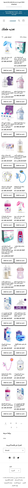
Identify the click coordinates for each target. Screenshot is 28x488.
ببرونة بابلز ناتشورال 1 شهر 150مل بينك (6, 217)
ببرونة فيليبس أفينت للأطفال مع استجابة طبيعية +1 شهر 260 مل (20, 157)
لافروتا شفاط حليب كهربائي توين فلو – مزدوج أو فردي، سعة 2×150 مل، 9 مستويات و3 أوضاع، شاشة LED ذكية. (20, 60)
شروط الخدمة (17, 482)
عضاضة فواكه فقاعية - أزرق (19, 246)
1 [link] (5, 423)
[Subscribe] (23, 450)
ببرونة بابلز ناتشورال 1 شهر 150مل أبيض (19, 374)
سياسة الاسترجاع (19, 480)
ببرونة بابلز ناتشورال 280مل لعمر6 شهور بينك (7, 404)
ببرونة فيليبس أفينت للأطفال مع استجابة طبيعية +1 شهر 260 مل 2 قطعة (7, 283)
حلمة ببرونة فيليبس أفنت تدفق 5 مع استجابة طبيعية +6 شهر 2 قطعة (20, 314)
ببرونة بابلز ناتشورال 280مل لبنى (6, 344)
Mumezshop (10, 477)
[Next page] (16, 427)
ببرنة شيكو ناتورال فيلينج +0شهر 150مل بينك (19, 92)
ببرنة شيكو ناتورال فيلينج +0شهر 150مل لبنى (19, 123)
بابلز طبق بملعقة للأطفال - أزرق (20, 344)
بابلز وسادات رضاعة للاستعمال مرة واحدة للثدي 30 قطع (7, 157)
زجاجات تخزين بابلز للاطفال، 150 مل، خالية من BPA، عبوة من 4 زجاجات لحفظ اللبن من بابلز (7, 125)
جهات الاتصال (15, 485)
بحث (4, 438)
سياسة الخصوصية (8, 482)
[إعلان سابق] (3, 13)
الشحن (24, 482)
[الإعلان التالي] (25, 13)
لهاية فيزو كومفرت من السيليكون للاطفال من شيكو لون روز (19, 405)
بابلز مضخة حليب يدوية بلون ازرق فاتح (6, 58)
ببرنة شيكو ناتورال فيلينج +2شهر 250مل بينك (19, 282)
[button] (4, 21)
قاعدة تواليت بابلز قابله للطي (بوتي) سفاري (6, 187)
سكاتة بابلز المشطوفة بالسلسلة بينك (6, 374)
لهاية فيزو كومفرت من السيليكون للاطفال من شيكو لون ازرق (6, 314)
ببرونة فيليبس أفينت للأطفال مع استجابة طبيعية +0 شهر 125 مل (7, 93)
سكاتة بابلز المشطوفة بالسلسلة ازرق (19, 187)
